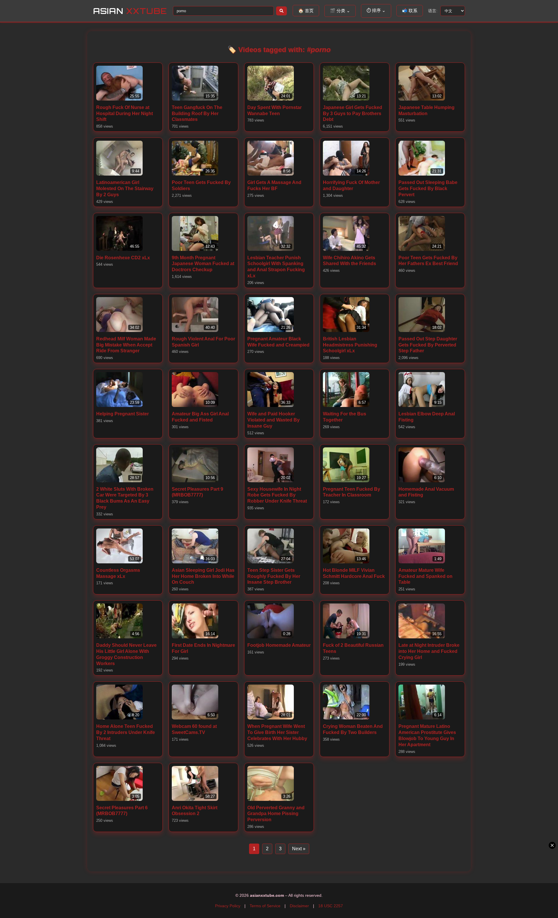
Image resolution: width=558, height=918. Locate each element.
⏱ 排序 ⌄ (376, 10)
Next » (298, 848)
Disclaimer (299, 905)
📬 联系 (409, 10)
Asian (130, 11)
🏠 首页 (306, 10)
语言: (432, 10)
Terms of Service (265, 905)
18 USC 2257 (330, 905)
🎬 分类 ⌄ (340, 10)
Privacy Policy (227, 905)
